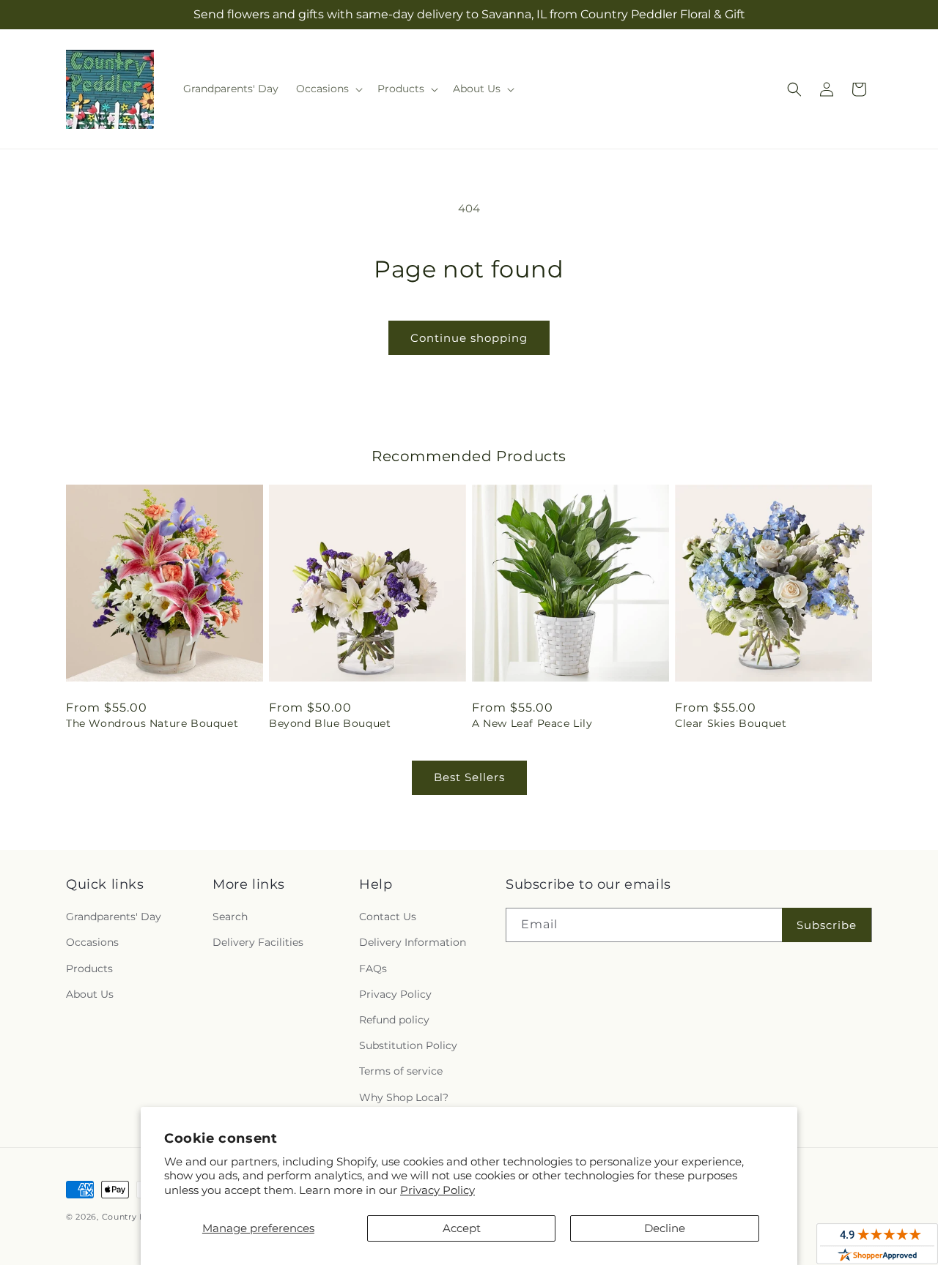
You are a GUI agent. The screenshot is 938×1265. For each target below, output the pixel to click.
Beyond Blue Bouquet (330, 723)
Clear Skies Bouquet (730, 723)
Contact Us (387, 916)
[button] (328, 88)
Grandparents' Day (113, 916)
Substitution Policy (408, 1045)
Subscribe (827, 925)
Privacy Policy (437, 1190)
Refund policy (394, 1019)
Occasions (92, 942)
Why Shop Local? (403, 1097)
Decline (664, 1228)
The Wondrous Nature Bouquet (152, 723)
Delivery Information (412, 942)
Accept (462, 1228)
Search (230, 916)
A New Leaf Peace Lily (532, 723)
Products (89, 968)
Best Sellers (469, 777)
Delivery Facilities (258, 942)
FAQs (373, 968)
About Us (90, 994)
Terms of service (401, 1071)
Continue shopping (469, 338)
